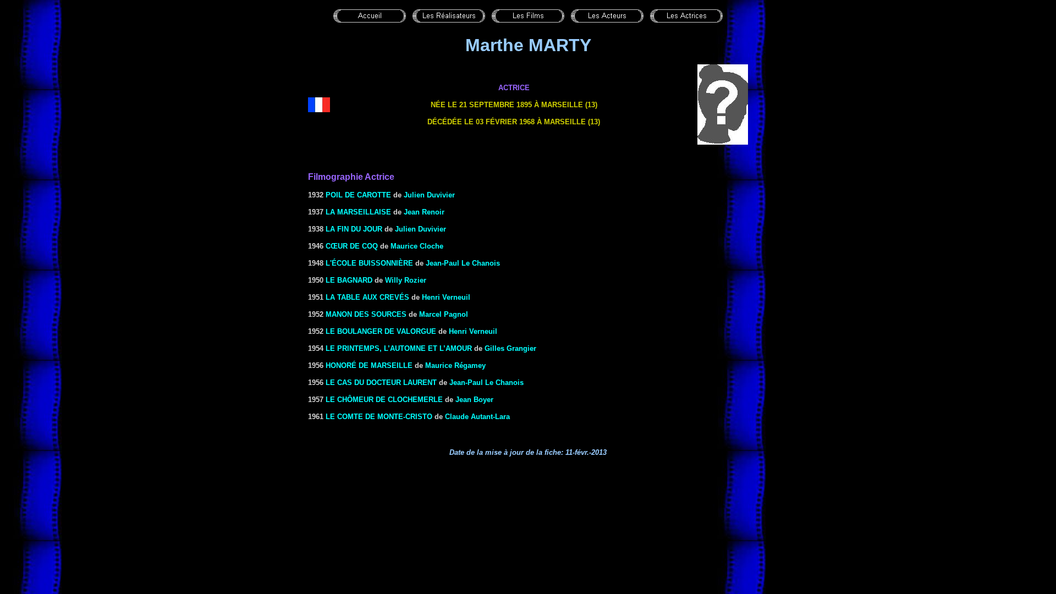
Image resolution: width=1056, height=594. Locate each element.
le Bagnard (349, 280)
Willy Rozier (405, 280)
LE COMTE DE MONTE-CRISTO (379, 417)
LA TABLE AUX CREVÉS (367, 297)
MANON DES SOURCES (366, 314)
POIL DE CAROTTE (358, 195)
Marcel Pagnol (443, 314)
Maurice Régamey (455, 365)
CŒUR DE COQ (352, 246)
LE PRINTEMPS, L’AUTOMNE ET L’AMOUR (399, 348)
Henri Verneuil (446, 297)
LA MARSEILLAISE (358, 212)
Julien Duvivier (429, 195)
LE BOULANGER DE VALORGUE (381, 331)
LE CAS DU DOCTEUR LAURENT (381, 382)
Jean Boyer (474, 399)
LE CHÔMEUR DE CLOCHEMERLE (384, 399)
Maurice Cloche (417, 246)
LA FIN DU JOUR (354, 229)
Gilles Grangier (510, 348)
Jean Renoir (424, 212)
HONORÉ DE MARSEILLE (369, 365)
